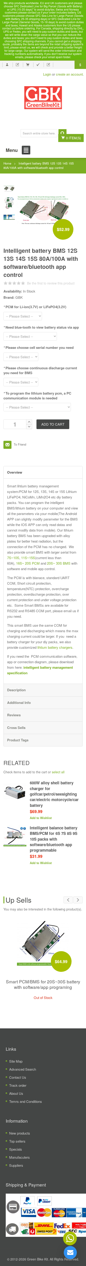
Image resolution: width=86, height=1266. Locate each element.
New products (19, 1133)
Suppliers (16, 1165)
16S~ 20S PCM (28, 563)
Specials (15, 1149)
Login (47, 74)
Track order (17, 1085)
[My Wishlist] (17, 65)
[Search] (62, 133)
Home (7, 163)
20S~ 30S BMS (58, 563)
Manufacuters (19, 1157)
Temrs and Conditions (25, 1101)
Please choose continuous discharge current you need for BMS (40, 370)
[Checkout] (38, 65)
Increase (29, 421)
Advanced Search (22, 1069)
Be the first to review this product (51, 283)
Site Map (15, 1061)
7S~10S (13, 557)
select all (58, 772)
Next (78, 899)
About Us (16, 1093)
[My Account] (7, 65)
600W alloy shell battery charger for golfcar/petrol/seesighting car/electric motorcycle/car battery (54, 794)
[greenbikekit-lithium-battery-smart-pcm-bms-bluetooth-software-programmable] (9, 202)
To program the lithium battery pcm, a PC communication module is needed (37, 396)
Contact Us (17, 1077)
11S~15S (28, 557)
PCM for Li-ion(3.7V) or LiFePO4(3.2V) (34, 306)
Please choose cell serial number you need (38, 347)
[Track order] (48, 65)
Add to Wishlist (41, 818)
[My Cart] (27, 65)
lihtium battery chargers (54, 647)
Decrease (29, 426)
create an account (69, 74)
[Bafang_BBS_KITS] (43, 97)
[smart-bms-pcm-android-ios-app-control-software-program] (9, 216)
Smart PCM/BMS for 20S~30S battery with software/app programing (43, 984)
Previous (68, 899)
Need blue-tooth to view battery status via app (41, 327)
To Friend (7, 445)
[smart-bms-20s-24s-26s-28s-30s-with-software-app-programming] (43, 943)
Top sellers (17, 1141)
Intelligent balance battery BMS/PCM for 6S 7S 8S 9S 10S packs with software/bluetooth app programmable (53, 839)
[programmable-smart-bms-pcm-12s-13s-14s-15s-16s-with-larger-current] (9, 187)
